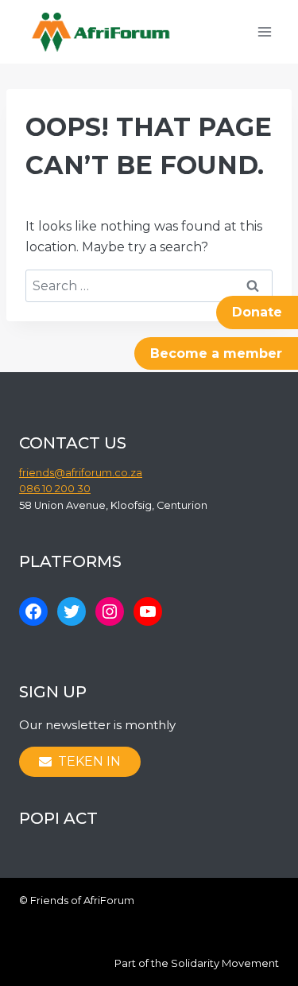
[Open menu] (264, 31)
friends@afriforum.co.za (80, 473)
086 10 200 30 (55, 489)
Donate (257, 312)
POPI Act (58, 818)
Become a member (216, 353)
